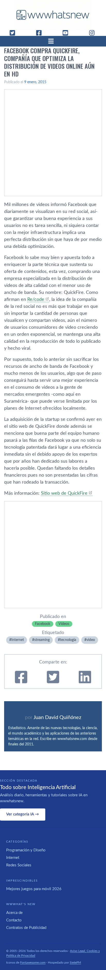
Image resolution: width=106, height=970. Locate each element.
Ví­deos (63, 624)
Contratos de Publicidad (26, 928)
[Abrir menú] (53, 41)
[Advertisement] (53, 142)
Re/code (35, 299)
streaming (42, 640)
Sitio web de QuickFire (64, 493)
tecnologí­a (68, 640)
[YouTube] (67, 33)
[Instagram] (94, 33)
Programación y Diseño (26, 850)
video (90, 640)
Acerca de (14, 913)
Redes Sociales (18, 865)
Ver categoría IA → (22, 814)
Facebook (42, 624)
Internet (17, 640)
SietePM (75, 962)
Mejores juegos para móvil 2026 (33, 889)
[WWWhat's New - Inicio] (53, 15)
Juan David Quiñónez (57, 717)
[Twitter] (14, 33)
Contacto (14, 920)
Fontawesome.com (33, 962)
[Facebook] (41, 33)
